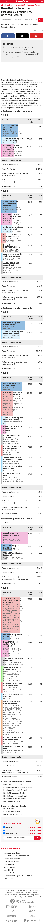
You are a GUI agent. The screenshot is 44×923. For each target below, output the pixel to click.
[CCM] (32, 906)
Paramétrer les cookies (26, 895)
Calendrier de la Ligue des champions (18, 876)
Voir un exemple (34, 827)
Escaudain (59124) (8, 27)
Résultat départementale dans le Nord (18, 787)
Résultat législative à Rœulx (13, 793)
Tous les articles (18, 892)
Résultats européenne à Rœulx (15, 796)
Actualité (8, 827)
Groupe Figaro (19, 897)
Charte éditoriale (28, 890)
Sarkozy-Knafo (9, 873)
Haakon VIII (8, 879)
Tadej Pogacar (9, 864)
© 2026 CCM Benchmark (33, 897)
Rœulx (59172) (8, 809)
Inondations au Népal (12, 853)
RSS (26, 892)
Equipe (20, 890)
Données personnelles (10, 895)
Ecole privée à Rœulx (11, 812)
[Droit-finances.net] (32, 911)
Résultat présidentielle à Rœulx (15, 790)
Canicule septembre (11, 861)
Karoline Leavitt (10, 867)
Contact (9, 892)
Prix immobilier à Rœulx (12, 815)
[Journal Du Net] (11, 911)
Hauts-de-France (33, 5)
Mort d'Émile (9, 870)
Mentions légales (8, 897)
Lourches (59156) (16, 25)
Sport (7, 830)
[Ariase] (11, 920)
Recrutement (32, 892)
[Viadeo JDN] (32, 916)
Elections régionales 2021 (15, 5)
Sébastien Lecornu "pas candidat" (16, 856)
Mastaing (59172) (31, 25)
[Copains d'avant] (11, 916)
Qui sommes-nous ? (10, 890)
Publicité (37, 890)
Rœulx (26, 52)
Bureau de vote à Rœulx (12, 784)
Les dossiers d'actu (12, 833)
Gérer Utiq (37, 895)
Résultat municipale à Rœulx (14, 799)
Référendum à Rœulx (11, 802)
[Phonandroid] (32, 920)
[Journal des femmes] (11, 906)
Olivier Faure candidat (12, 859)
